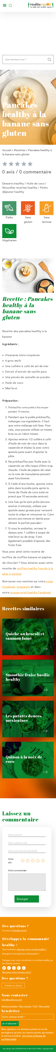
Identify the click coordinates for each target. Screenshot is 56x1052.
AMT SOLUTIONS (34, 1049)
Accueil (6, 150)
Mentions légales (9, 1006)
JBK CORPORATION (19, 1049)
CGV (35, 1006)
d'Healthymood (19, 930)
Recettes (19, 150)
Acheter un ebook (13, 985)
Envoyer (22, 899)
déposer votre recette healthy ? (31, 949)
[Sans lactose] (47, 208)
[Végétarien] (9, 231)
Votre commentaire (17, 870)
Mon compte (25, 1006)
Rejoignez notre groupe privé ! (16, 972)
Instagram (23, 587)
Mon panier (44, 1006)
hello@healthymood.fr (12, 1000)
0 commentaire (35, 172)
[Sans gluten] (28, 208)
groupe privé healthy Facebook (30, 592)
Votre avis (10, 861)
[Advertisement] (28, 40)
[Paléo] (9, 208)
